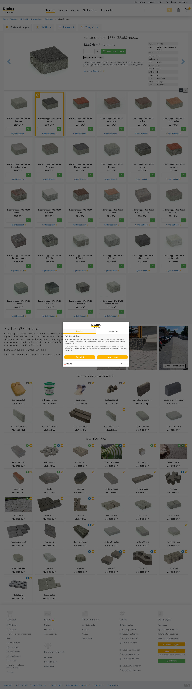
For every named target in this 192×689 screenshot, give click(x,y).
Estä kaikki (80, 357)
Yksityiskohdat (112, 331)
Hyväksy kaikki (112, 357)
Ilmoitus (79, 331)
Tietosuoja (124, 364)
